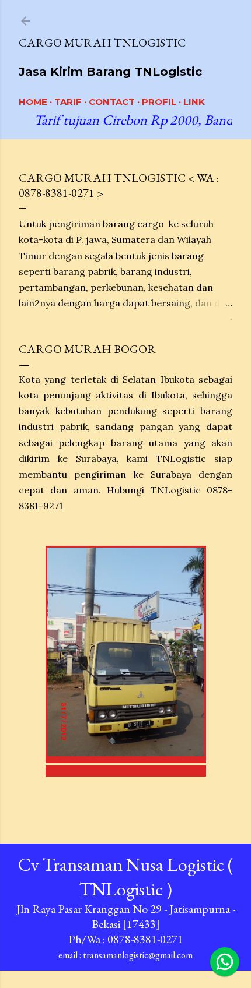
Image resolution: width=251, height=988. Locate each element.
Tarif (68, 101)
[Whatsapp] (224, 961)
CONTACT (112, 101)
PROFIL (159, 101)
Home (33, 101)
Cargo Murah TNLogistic (102, 42)
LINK (194, 101)
